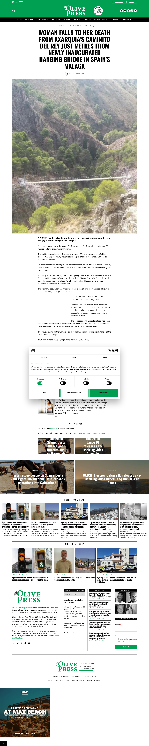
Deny (45, 393)
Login (131, 2)
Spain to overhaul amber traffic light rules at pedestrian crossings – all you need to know (15, 524)
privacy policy (126, 641)
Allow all (103, 393)
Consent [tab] (44, 357)
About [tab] (105, 357)
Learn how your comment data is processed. (91, 433)
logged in (53, 428)
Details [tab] (74, 357)
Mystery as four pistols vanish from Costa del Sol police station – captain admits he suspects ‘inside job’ (74, 525)
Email (118, 625)
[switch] (63, 383)
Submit (126, 647)
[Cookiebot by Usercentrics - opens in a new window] (109, 350)
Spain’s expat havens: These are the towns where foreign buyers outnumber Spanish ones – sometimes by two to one (103, 525)
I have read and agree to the (127, 640)
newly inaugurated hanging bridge (70, 257)
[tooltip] (121, 10)
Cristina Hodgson (77, 74)
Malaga (78, 26)
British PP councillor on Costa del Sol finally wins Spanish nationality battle (43, 524)
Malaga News (64, 340)
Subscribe (119, 2)
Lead (72, 26)
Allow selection (74, 393)
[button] (83, 594)
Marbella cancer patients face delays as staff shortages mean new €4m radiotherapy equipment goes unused (132, 525)
